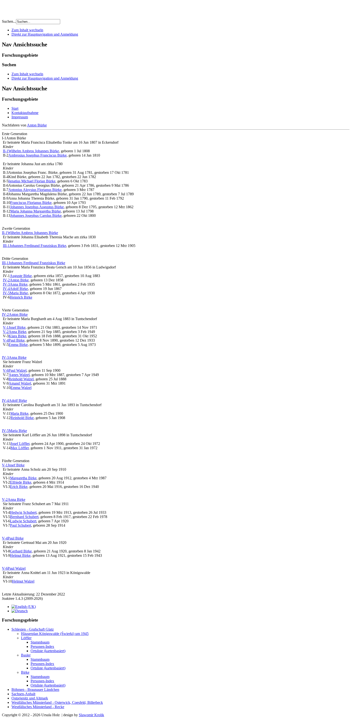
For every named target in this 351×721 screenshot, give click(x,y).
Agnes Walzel (19, 375)
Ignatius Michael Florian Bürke (31, 181)
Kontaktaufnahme (24, 113)
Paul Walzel (18, 370)
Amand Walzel (20, 383)
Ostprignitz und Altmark (29, 698)
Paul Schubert (20, 525)
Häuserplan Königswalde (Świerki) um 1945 (55, 634)
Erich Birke (18, 487)
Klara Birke (17, 336)
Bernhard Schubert (24, 517)
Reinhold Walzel (21, 379)
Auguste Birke (21, 276)
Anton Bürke (37, 125)
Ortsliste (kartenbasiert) (48, 651)
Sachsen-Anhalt (23, 694)
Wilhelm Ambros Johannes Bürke (33, 151)
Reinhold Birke (22, 418)
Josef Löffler (20, 444)
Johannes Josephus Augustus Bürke (37, 207)
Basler (26, 655)
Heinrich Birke (21, 297)
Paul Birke (17, 340)
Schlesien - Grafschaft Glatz (32, 629)
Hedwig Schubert (23, 512)
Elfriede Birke (20, 482)
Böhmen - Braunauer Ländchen (35, 690)
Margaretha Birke (23, 478)
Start (14, 108)
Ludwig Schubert (23, 521)
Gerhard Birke (21, 551)
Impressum (19, 117)
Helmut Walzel (23, 581)
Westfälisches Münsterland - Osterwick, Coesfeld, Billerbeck (57, 702)
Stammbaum (40, 642)
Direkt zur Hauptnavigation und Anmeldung (44, 34)
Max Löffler (20, 448)
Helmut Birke (20, 555)
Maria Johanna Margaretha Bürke (35, 211)
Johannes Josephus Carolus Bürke (36, 215)
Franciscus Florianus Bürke (31, 203)
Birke (25, 672)
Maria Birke (19, 293)
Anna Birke (18, 284)
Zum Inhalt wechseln (27, 30)
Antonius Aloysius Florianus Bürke (35, 190)
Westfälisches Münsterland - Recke (37, 707)
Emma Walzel (21, 388)
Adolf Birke (19, 289)
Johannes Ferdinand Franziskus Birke (38, 246)
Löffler (26, 638)
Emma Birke (18, 345)
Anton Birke (19, 280)
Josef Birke (17, 327)
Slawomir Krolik (91, 715)
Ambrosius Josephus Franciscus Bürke (37, 155)
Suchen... (9, 21)
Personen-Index (42, 647)
